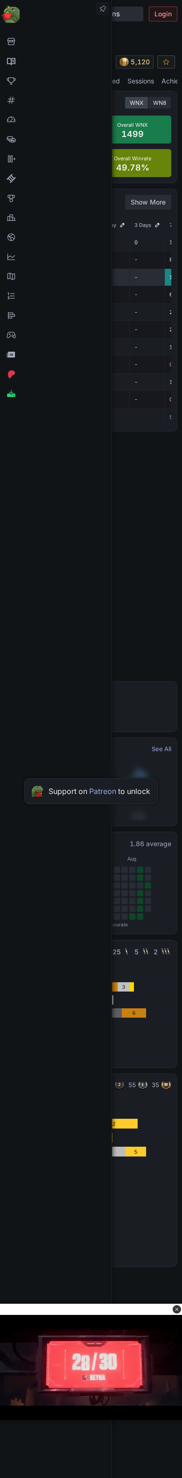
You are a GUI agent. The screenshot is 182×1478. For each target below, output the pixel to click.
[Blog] (56, 354)
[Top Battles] (56, 217)
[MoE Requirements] (56, 178)
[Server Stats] (56, 237)
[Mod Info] (56, 393)
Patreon (102, 791)
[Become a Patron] (56, 374)
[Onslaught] (56, 80)
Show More (148, 202)
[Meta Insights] (56, 256)
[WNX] (56, 61)
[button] (177, 1309)
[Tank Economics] (56, 139)
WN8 (159, 102)
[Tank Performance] (56, 119)
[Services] (56, 41)
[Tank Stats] (56, 100)
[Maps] (56, 276)
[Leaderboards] (56, 296)
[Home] (56, 14)
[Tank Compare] (56, 159)
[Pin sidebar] (103, 9)
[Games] (56, 335)
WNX (136, 102)
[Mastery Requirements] (56, 198)
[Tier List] (56, 315)
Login (163, 14)
